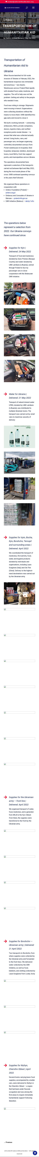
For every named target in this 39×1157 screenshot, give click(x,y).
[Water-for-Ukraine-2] (19, 500)
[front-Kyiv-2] (19, 903)
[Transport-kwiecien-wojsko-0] (19, 604)
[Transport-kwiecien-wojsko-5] (19, 785)
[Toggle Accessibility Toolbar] (35, 1153)
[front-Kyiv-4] (19, 852)
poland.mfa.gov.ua (20, 198)
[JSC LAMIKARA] (19, 448)
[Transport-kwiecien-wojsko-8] (19, 708)
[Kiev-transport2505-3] (19, 382)
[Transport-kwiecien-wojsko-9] (19, 682)
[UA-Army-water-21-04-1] (19, 1028)
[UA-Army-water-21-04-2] (19, 1053)
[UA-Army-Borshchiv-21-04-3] (19, 1002)
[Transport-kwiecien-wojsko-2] (19, 656)
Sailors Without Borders (15, 38)
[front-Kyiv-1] (19, 878)
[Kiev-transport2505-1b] (19, 330)
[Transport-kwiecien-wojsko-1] (19, 759)
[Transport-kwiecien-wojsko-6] (19, 630)
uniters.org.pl (10, 193)
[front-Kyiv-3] (19, 929)
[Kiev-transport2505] (19, 305)
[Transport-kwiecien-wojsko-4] (19, 734)
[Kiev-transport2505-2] (19, 356)
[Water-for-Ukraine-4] (19, 474)
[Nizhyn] (19, 1130)
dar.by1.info (29, 201)
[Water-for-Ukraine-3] (19, 525)
